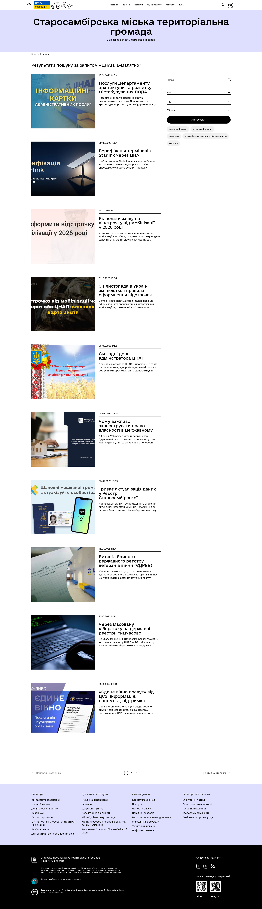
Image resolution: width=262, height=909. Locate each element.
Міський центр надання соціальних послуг (206, 136)
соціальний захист (178, 129)
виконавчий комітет (203, 129)
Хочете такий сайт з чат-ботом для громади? (61, 879)
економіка (174, 136)
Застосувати (198, 119)
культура (173, 143)
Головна (35, 54)
